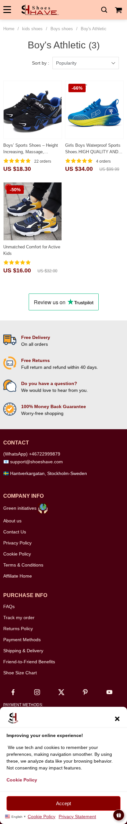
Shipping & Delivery (23, 650)
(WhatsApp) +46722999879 (31, 453)
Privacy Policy (17, 542)
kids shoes (32, 28)
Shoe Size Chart (20, 672)
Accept (63, 803)
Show (118, 815)
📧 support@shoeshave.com (33, 461)
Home (8, 28)
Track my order (19, 617)
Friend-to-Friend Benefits (29, 661)
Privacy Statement (77, 816)
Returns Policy (18, 628)
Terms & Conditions (23, 565)
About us (12, 520)
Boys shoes (61, 28)
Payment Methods (22, 639)
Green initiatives (20, 508)
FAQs (9, 606)
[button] (117, 718)
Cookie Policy (41, 816)
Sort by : (40, 63)
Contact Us (14, 531)
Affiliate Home (17, 576)
